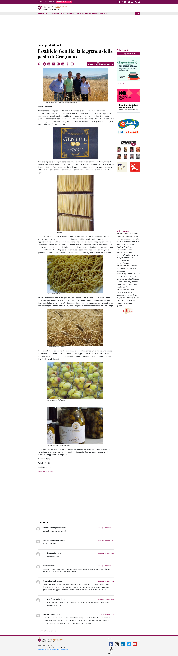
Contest (103, 13)
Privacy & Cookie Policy (44, 649)
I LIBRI (45, 2)
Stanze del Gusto (82, 13)
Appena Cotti (43, 13)
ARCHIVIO (51, 2)
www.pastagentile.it (45, 471)
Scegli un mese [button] (128, 54)
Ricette (70, 13)
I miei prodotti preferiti (51, 45)
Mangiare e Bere (58, 13)
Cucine (95, 13)
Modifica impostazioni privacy (60, 649)
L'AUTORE (40, 2)
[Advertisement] (89, 29)
